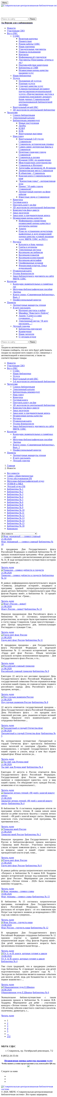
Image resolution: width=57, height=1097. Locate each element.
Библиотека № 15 (15, 523)
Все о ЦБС (12, 368)
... (8, 1034)
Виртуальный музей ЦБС (25, 379)
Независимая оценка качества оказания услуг (28, 1060)
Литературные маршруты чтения (29, 455)
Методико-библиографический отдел (25, 481)
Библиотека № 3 (15, 494)
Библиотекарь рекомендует (26, 392)
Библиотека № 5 (15, 499)
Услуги (16, 376)
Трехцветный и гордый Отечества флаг (21, 733)
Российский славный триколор (16, 671)
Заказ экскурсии (21, 410)
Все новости (13, 473)
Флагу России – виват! (12, 609)
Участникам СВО (16, 365)
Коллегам (12, 431)
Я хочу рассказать (22, 458)
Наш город (18, 394)
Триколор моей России (12, 834)
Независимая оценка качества (28, 415)
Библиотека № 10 (15, 510)
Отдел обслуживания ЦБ (19, 478)
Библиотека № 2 (15, 491)
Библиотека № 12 (15, 515)
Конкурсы (18, 397)
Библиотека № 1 (15, 489)
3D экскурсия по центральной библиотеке (34, 405)
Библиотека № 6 (15, 502)
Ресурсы (17, 418)
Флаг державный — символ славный (19, 541)
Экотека (17, 442)
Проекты (11, 452)
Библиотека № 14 (15, 520)
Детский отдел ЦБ (16, 486)
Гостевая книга (20, 400)
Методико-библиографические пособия (32, 439)
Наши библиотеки (22, 373)
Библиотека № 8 (15, 505)
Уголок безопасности (23, 423)
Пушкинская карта (22, 421)
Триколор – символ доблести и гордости (21, 575)
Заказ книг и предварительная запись (31, 413)
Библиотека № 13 (15, 518)
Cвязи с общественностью (20, 476)
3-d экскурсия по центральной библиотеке (34, 381)
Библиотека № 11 (15, 512)
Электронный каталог (24, 389)
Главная (11, 465)
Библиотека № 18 (15, 526)
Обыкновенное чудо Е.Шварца (16, 992)
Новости (11, 363)
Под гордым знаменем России (16, 702)
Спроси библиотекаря (24, 386)
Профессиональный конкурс (27, 450)
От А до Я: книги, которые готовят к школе (23, 958)
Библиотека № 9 (15, 507)
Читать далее (7, 567)
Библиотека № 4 (15, 497)
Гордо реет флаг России (13, 640)
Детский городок (21, 460)
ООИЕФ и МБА (15, 483)
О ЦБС (16, 371)
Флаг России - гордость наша (15, 927)
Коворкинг (12, 528)
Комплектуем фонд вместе (26, 408)
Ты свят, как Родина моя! (13, 767)
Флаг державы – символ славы (16, 896)
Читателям (12, 384)
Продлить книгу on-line (24, 402)
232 (9, 1036)
